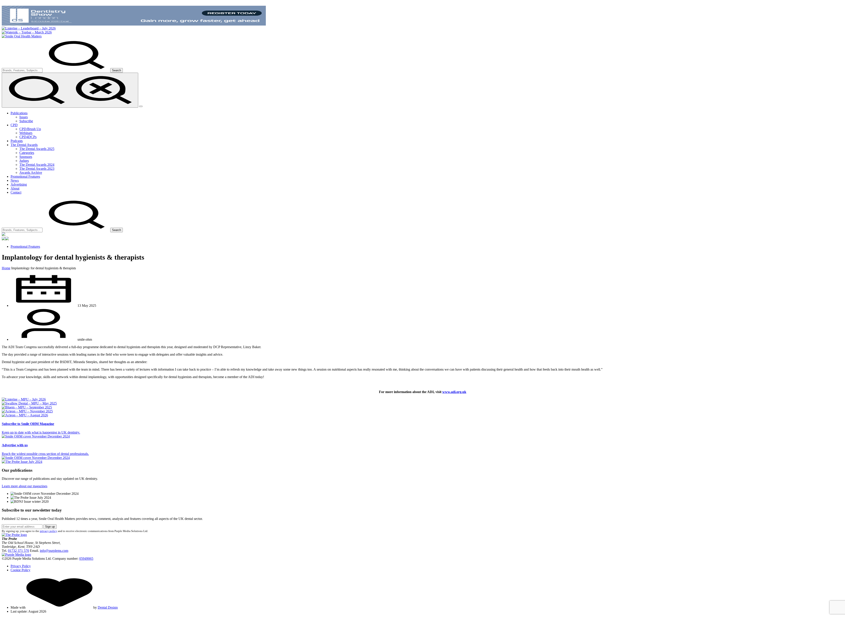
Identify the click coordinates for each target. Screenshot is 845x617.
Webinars (25, 133)
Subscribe (26, 121)
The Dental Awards (24, 145)
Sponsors (25, 157)
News (15, 180)
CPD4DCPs (28, 137)
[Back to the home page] (22, 36)
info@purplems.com (54, 550)
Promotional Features (25, 176)
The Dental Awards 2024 (36, 164)
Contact (16, 192)
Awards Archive (30, 172)
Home (6, 268)
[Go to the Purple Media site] (16, 554)
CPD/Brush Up (30, 129)
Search (116, 70)
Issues (23, 117)
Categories (26, 153)
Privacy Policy (21, 566)
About (15, 188)
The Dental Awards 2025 (36, 149)
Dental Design (108, 607)
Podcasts (17, 141)
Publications (19, 113)
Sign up (50, 526)
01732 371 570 (18, 550)
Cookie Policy (20, 570)
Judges (24, 161)
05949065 (86, 558)
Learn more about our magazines (24, 486)
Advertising (19, 184)
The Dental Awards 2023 (36, 168)
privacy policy (48, 531)
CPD (14, 125)
